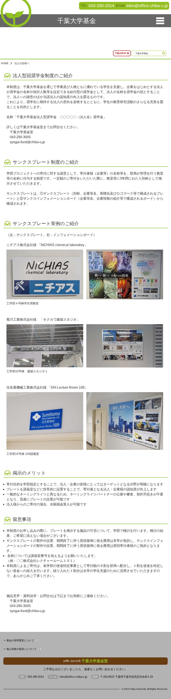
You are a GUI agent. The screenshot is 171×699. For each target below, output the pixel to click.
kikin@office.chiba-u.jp (147, 5)
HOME (5, 63)
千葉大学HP (120, 53)
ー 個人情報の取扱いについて (19, 649)
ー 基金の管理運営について (18, 640)
